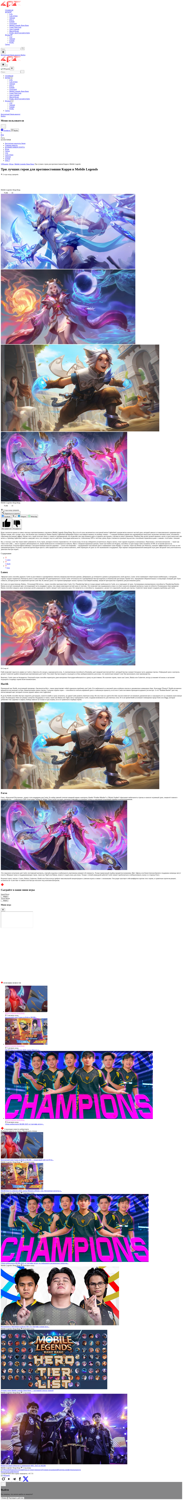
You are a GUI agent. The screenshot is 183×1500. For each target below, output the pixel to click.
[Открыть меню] (7, 65)
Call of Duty (13, 16)
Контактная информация (10, 1472)
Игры (7, 149)
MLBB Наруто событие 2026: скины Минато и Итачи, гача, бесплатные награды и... (31, 1191)
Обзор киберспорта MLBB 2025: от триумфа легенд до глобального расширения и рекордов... (35, 1263)
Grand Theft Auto (15, 27)
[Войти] (2, 136)
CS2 (10, 37)
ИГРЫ (7, 12)
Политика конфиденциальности (69, 1470)
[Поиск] (22, 71)
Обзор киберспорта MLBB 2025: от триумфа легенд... (24, 1124)
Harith (8, 564)
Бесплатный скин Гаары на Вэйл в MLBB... (21, 1017)
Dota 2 (11, 20)
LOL (11, 14)
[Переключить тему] (3, 52)
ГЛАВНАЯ (9, 10)
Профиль (7, 130)
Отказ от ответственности (32, 1470)
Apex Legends (14, 29)
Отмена (4, 1498)
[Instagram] (3, 1481)
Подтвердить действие (16, 1498)
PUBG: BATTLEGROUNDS (19, 33)
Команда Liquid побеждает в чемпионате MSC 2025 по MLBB (23, 1466)
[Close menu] (12, 68)
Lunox (8, 560)
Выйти (16, 130)
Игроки (8, 35)
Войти (23, 55)
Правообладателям (16, 1470)
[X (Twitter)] (25, 1481)
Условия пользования (50, 1470)
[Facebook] (20, 1481)
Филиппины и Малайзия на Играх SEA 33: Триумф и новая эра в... (25, 1327)
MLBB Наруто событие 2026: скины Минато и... (22, 1050)
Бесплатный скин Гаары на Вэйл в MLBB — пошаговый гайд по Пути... (27, 1160)
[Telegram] (14, 1481)
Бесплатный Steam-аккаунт (11, 55)
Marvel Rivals (14, 31)
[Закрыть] (3, 910)
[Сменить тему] (3, 65)
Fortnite (12, 21)
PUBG (11, 42)
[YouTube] (9, 1481)
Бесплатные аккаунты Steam (15, 143)
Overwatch (13, 23)
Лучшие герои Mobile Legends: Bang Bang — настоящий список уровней (27, 1390)
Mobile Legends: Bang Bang (19, 25)
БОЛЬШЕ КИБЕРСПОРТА (15, 147)
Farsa (8, 568)
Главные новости (11, 145)
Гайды (7, 44)
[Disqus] (91, 954)
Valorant (12, 18)
